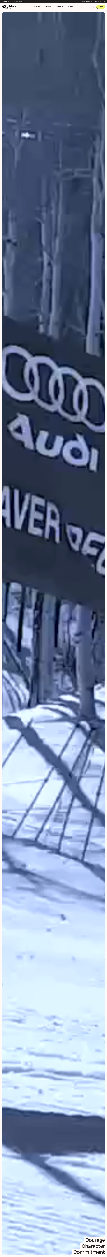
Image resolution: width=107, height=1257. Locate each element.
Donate (101, 6)
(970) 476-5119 (6, 1)
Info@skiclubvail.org (18, 1)
